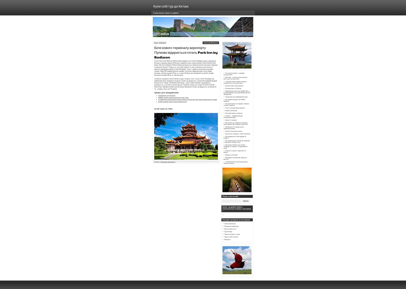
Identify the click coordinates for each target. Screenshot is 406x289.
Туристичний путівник (231, 237)
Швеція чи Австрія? (231, 155)
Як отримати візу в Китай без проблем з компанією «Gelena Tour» (237, 141)
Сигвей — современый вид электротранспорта (233, 116)
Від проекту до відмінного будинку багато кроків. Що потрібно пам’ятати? (236, 123)
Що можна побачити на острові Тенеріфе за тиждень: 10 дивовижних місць (236, 146)
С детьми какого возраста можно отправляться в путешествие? (235, 82)
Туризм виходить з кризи (232, 234)
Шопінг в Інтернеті (231, 120)
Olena (156, 43)
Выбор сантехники (231, 110)
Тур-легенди (228, 231)
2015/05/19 (162, 43)
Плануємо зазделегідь (167, 162)
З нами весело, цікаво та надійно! (166, 13)
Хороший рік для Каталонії (166, 95)
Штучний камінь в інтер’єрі (233, 113)
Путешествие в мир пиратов (234, 86)
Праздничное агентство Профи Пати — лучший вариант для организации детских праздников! (237, 92)
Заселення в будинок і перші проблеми (237, 134)
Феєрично (227, 239)
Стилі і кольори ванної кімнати (235, 108)
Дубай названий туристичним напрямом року (172, 102)
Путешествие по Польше (233, 88)
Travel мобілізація (230, 223)
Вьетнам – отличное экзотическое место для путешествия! (235, 78)
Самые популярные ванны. (234, 131)
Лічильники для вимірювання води (236, 97)
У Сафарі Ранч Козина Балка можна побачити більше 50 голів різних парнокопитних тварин (187, 99)
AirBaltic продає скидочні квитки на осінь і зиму (173, 97)
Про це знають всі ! (230, 229)
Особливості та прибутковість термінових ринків (234, 127)
